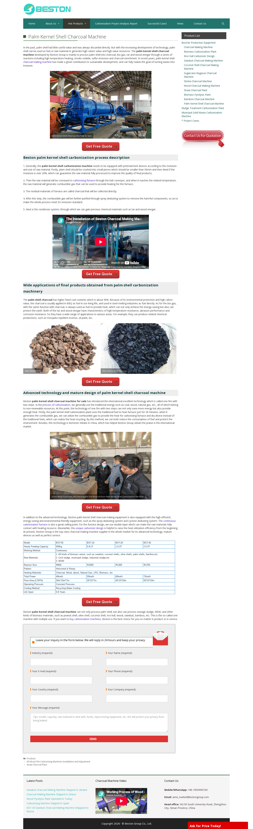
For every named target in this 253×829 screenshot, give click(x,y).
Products (31, 758)
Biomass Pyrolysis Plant (197, 94)
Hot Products (75, 23)
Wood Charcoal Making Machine (202, 85)
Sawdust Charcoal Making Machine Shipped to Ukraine (57, 789)
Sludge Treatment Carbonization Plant (203, 108)
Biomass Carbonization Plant (200, 51)
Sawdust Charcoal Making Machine (203, 60)
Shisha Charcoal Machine (198, 81)
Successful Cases (157, 23)
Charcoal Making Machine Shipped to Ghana (51, 794)
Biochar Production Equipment (199, 42)
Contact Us (200, 23)
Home (31, 23)
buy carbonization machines (85, 619)
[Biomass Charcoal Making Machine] (47, 9)
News (180, 23)
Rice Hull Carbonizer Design (199, 56)
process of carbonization (56, 404)
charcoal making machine (37, 62)
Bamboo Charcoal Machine (199, 99)
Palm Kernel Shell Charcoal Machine (204, 103)
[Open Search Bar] (223, 23)
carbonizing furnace (84, 180)
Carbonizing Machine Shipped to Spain (48, 803)
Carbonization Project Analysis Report (116, 23)
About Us (51, 23)
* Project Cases (190, 120)
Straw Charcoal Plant (37, 764)
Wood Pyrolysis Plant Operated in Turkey (49, 798)
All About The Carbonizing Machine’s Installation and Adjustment (58, 761)
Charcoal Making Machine (198, 47)
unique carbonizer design (89, 528)
